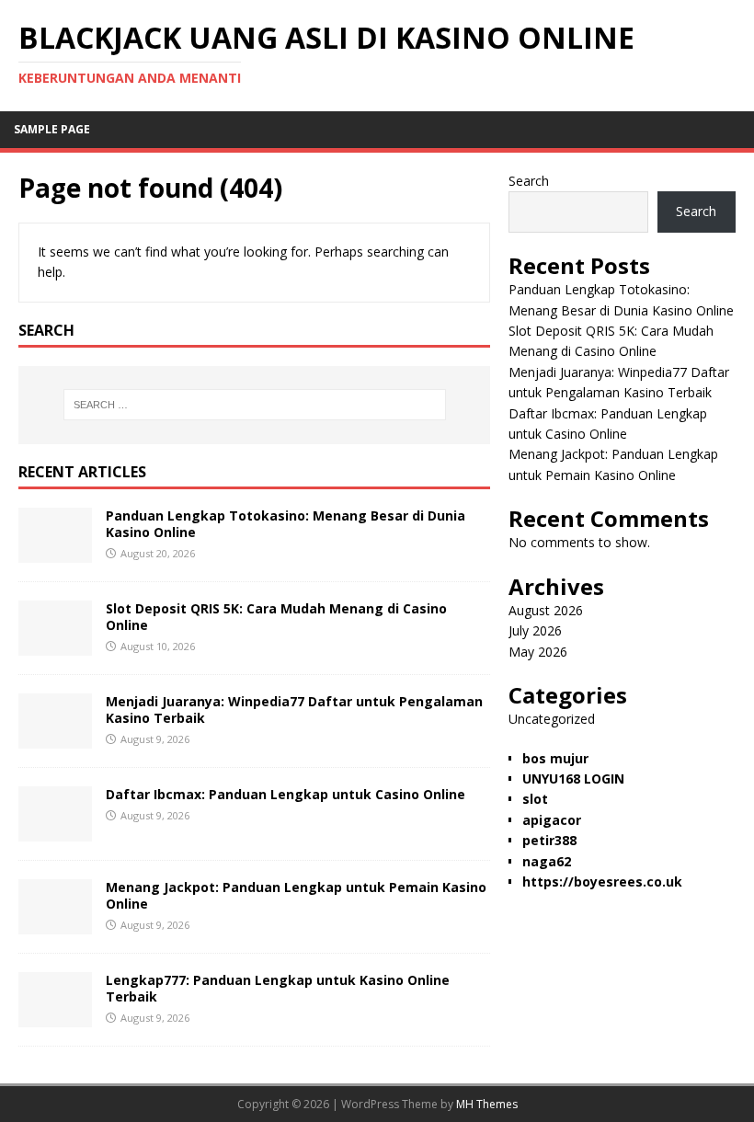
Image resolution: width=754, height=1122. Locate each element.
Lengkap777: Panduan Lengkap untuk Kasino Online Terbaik (278, 988)
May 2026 (537, 651)
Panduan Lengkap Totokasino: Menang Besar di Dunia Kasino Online (285, 524)
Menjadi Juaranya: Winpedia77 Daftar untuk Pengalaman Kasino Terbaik (294, 710)
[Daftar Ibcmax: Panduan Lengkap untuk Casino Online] (55, 830)
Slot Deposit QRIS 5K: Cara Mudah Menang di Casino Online (276, 617)
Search (528, 180)
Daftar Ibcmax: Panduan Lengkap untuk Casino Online (285, 794)
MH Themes (487, 1104)
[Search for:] (254, 404)
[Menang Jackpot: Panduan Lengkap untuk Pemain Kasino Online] (55, 923)
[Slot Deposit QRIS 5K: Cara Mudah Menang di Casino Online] (55, 644)
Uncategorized (551, 718)
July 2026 (535, 630)
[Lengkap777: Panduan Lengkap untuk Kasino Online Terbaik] (55, 1016)
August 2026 (545, 610)
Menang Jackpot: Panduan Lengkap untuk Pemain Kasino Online (296, 895)
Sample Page (52, 129)
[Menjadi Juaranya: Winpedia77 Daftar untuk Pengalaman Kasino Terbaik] (55, 737)
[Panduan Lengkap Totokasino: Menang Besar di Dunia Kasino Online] (55, 551)
